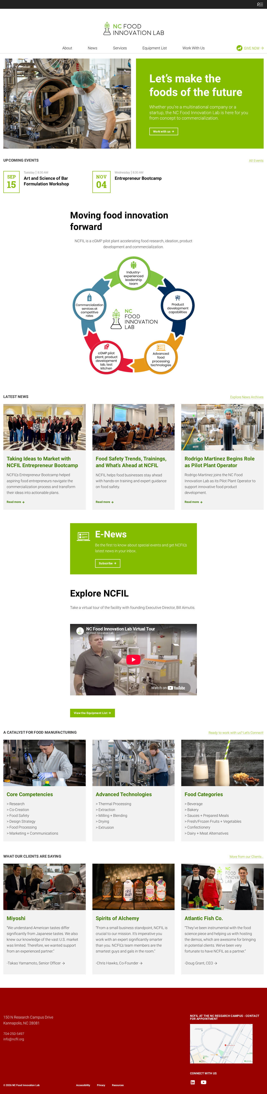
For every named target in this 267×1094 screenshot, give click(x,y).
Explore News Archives (246, 397)
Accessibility (83, 1085)
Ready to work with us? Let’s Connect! (236, 733)
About (67, 48)
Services (120, 48)
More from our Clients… (246, 857)
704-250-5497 (13, 1034)
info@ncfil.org (13, 1039)
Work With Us (194, 48)
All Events (256, 161)
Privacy (101, 1085)
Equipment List (154, 48)
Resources (118, 1085)
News (92, 48)
